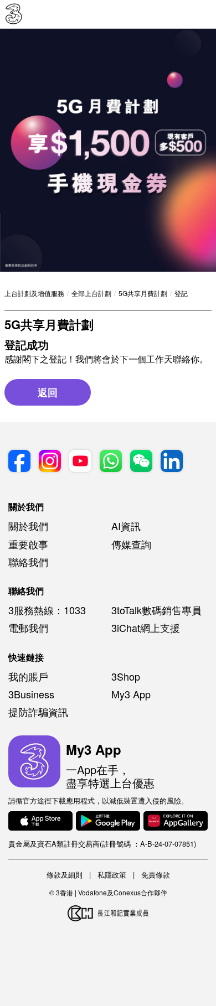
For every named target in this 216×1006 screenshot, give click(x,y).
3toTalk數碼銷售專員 (156, 610)
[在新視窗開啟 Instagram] (50, 462)
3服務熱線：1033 (47, 610)
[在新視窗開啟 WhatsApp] (111, 462)
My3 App (131, 694)
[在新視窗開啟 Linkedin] (172, 462)
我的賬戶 (28, 676)
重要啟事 (28, 544)
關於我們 (28, 525)
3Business (31, 694)
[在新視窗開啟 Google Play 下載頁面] (108, 822)
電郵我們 (28, 627)
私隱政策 (111, 874)
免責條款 (155, 874)
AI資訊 (126, 525)
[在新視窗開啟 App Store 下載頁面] (40, 822)
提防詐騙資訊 (38, 711)
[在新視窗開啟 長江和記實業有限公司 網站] (108, 913)
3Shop (125, 676)
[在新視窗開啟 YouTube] (80, 462)
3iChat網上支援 (145, 627)
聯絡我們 (28, 561)
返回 (48, 392)
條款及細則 (65, 874)
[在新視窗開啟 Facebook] (19, 462)
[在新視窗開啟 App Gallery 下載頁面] (175, 822)
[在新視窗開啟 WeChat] (141, 462)
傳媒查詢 (131, 544)
